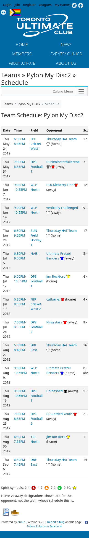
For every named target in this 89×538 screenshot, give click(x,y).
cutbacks (53, 299)
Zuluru (22, 522)
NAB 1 (35, 253)
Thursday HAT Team (61, 139)
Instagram (3, 12)
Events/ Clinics (66, 53)
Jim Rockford (55, 276)
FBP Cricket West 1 (36, 144)
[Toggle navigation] (81, 91)
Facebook (81, 5)
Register (29, 4)
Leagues (45, 4)
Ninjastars (54, 322)
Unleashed (54, 391)
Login (7, 4)
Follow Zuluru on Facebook (44, 526)
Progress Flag (15, 12)
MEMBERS (21, 53)
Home (22, 44)
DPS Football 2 (37, 327)
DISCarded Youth (59, 414)
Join (17, 4)
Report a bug (56, 522)
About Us (66, 63)
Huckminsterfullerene (63, 162)
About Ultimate (22, 63)
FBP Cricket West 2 (36, 304)
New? (66, 44)
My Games (63, 4)
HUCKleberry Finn (59, 185)
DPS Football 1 (37, 167)
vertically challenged (62, 207)
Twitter (74, 5)
